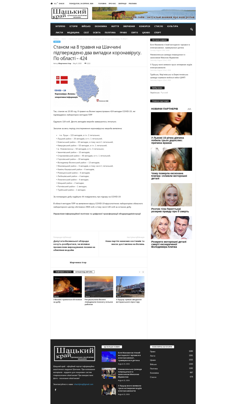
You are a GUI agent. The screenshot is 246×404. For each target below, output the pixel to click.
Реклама (133, 3)
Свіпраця (122, 3)
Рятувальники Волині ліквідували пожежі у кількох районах (99, 302)
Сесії (86, 32)
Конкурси (144, 26)
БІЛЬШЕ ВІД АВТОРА (83, 272)
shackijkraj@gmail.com (83, 384)
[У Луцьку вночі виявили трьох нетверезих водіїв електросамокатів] (109, 389)
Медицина (73, 32)
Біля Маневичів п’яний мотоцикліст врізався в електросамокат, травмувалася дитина (170, 46)
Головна (102, 3)
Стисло (158, 26)
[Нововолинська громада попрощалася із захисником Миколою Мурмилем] (109, 373)
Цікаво (146, 32)
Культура (172, 26)
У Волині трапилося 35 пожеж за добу (67, 300)
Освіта (97, 32)
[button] (191, 29)
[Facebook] (56, 390)
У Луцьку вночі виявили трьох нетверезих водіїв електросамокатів (171, 66)
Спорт (157, 32)
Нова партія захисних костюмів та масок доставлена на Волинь (124, 242)
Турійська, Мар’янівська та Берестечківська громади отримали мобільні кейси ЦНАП (169, 76)
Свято (134, 32)
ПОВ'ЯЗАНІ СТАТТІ (63, 272)
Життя (115, 26)
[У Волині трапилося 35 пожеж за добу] (67, 286)
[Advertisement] (99, 223)
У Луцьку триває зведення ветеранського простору (129, 300)
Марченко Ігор (64, 63)
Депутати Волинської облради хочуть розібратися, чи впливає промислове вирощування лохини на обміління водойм (74, 245)
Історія (73, 26)
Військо (86, 26)
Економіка (101, 26)
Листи (59, 32)
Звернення (129, 26)
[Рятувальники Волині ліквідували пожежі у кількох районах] (99, 286)
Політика (110, 32)
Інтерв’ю (60, 26)
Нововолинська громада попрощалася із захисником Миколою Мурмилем (167, 56)
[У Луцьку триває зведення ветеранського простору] (130, 286)
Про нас (112, 3)
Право (123, 32)
